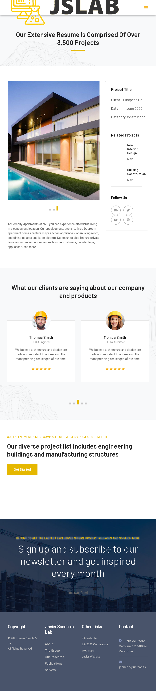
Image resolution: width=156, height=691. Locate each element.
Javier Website (91, 656)
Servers (50, 670)
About (49, 644)
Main (130, 159)
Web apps (88, 650)
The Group (52, 650)
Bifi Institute (89, 638)
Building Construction (136, 172)
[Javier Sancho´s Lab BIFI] (65, 7)
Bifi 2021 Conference (95, 644)
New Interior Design (132, 149)
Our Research (54, 657)
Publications (53, 663)
